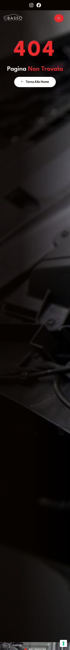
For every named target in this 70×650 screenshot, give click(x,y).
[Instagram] (31, 5)
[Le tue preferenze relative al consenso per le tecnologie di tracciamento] (63, 643)
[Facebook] (38, 5)
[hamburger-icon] (58, 18)
